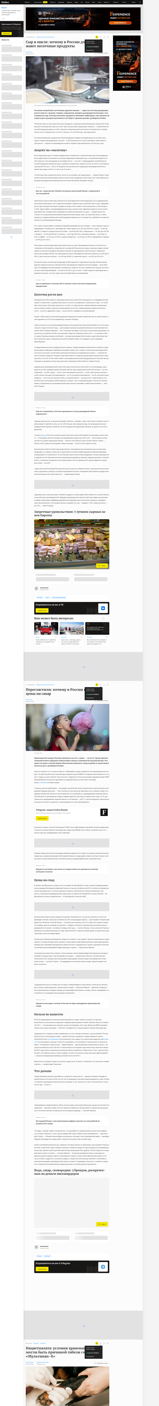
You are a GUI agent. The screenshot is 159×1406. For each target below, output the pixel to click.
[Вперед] (112, 549)
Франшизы (61, 2)
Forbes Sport (39, 1207)
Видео (76, 2)
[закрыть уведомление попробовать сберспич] (100, 42)
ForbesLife (63, 607)
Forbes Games (40, 2)
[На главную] (5, 2)
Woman (87, 2)
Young (99, 2)
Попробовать (90, 50)
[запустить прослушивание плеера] (100, 37)
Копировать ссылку (102, 53)
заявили (70, 1394)
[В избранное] (58, 545)
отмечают (42, 753)
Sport (93, 2)
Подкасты (69, 2)
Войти (133, 2)
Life (82, 2)
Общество (89, 607)
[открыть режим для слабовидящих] (96, 37)
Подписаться (42, 581)
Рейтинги (52, 2)
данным (44, 420)
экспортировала (53, 965)
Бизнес (37, 607)
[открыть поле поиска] (139, 2)
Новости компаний (66, 1207)
